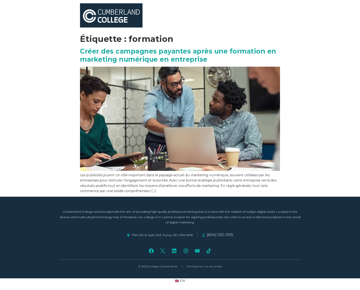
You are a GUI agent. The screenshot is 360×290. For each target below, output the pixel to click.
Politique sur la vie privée (204, 266)
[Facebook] (151, 250)
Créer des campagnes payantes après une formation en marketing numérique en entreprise (178, 55)
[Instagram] (185, 250)
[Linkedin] (174, 250)
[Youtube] (197, 250)
